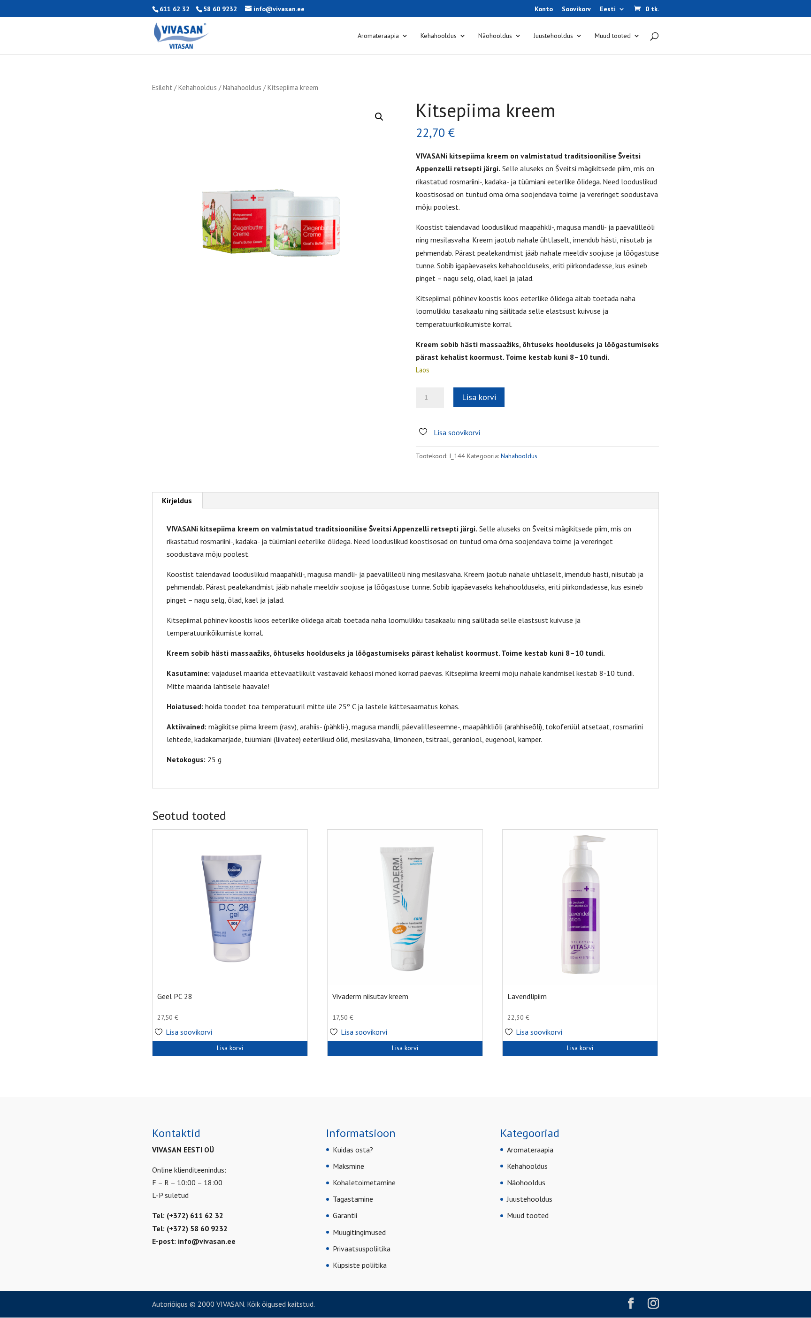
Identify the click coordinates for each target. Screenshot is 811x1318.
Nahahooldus (242, 87)
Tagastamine (353, 1199)
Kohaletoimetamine (364, 1182)
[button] (379, 116)
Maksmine (348, 1166)
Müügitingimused (359, 1232)
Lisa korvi (479, 397)
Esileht (162, 87)
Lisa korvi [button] (230, 1048)
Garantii (345, 1215)
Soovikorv (576, 9)
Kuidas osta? (353, 1149)
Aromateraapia (378, 36)
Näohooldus (495, 36)
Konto (544, 9)
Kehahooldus (439, 36)
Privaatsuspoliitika (361, 1248)
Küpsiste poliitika (360, 1265)
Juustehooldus (553, 36)
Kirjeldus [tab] (177, 500)
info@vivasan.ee (207, 1241)
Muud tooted (613, 36)
